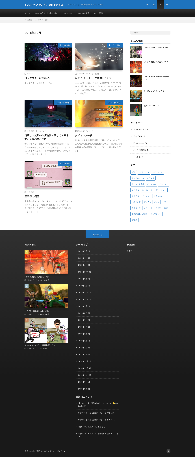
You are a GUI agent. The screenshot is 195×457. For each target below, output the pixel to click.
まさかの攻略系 (82, 13)
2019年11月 (83, 299)
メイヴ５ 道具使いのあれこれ (37, 311)
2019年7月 (82, 320)
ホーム (27, 13)
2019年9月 (82, 306)
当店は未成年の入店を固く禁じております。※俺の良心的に (47, 137)
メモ (164, 202)
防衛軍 (134, 220)
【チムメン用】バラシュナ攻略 (156, 47)
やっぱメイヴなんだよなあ (154, 91)
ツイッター (146, 196)
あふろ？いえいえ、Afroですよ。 (54, 451)
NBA (133, 172)
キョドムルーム (138, 178)
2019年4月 (82, 340)
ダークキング (161, 190)
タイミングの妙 (83, 135)
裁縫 (166, 208)
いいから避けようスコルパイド (156, 62)
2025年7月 (82, 251)
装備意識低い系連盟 (139, 214)
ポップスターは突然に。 (38, 77)
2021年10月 (83, 272)
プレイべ (147, 202)
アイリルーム (144, 172)
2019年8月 (82, 313)
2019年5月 (82, 334)
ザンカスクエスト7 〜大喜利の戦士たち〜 (41, 345)
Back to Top (98, 235)
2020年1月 (82, 285)
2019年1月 (82, 354)
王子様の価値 (32, 196)
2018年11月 (83, 368)
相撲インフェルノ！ (151, 106)
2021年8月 (82, 279)
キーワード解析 (94, 74)
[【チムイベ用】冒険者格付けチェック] (136, 81)
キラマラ (150, 178)
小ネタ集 (53, 13)
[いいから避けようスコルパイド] (136, 67)
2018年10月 (83, 375)
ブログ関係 (98, 13)
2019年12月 (83, 292)
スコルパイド (147, 190)
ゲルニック (163, 184)
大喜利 (158, 208)
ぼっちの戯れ (66, 13)
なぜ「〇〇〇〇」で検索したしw (93, 77)
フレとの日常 (39, 13)
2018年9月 (82, 382)
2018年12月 (83, 361)
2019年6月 (82, 327)
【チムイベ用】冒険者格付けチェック (94, 403)
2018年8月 (82, 389)
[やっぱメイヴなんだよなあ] (136, 96)
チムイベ (135, 196)
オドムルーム (157, 172)
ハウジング (42, 131)
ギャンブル (151, 184)
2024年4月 (82, 258)
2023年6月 (82, 265)
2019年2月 (82, 347)
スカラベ (135, 190)
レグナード (148, 208)
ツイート (130, 250)
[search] (168, 33)
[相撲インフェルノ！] (136, 110)
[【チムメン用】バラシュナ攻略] (136, 52)
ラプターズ (136, 208)
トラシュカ (158, 196)
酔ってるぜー (156, 214)
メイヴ (90, 131)
